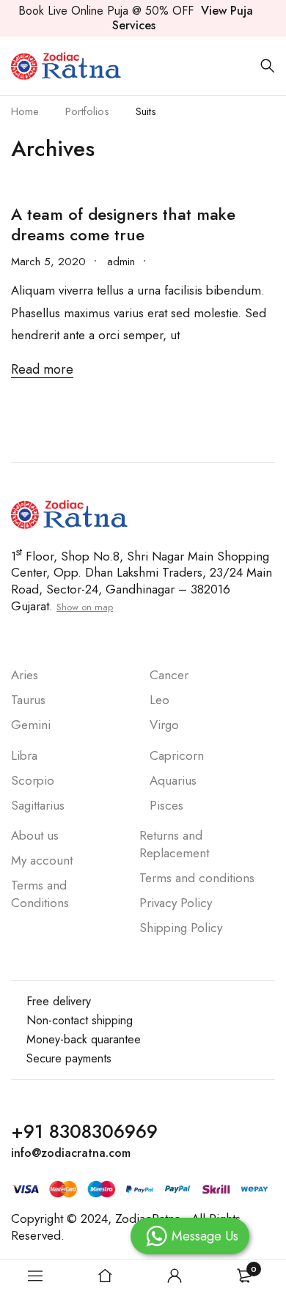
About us (35, 835)
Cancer (169, 675)
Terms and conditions (196, 878)
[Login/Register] (174, 1275)
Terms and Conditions (40, 893)
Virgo (164, 724)
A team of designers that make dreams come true (123, 224)
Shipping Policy (180, 927)
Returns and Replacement (176, 844)
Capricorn (177, 755)
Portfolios (87, 111)
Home (25, 111)
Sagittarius (38, 805)
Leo (159, 700)
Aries (24, 675)
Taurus (28, 700)
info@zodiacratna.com (71, 1152)
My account (42, 860)
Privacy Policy (175, 902)
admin (121, 261)
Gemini (31, 724)
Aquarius (173, 780)
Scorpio (32, 780)
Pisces (166, 805)
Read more (42, 369)
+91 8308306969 (84, 1131)
